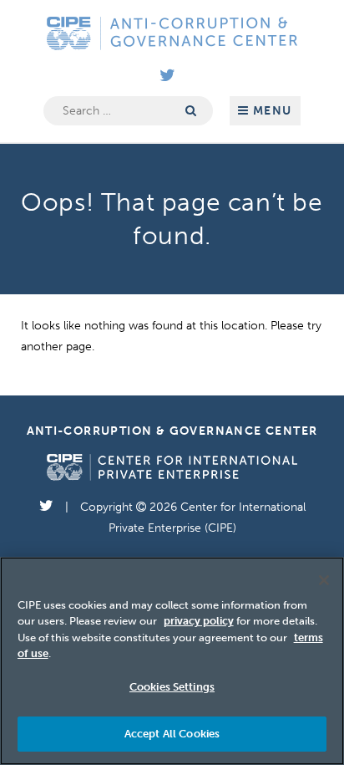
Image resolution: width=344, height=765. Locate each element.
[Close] (324, 580)
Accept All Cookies (172, 733)
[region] (172, 661)
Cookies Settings (172, 687)
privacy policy (199, 621)
